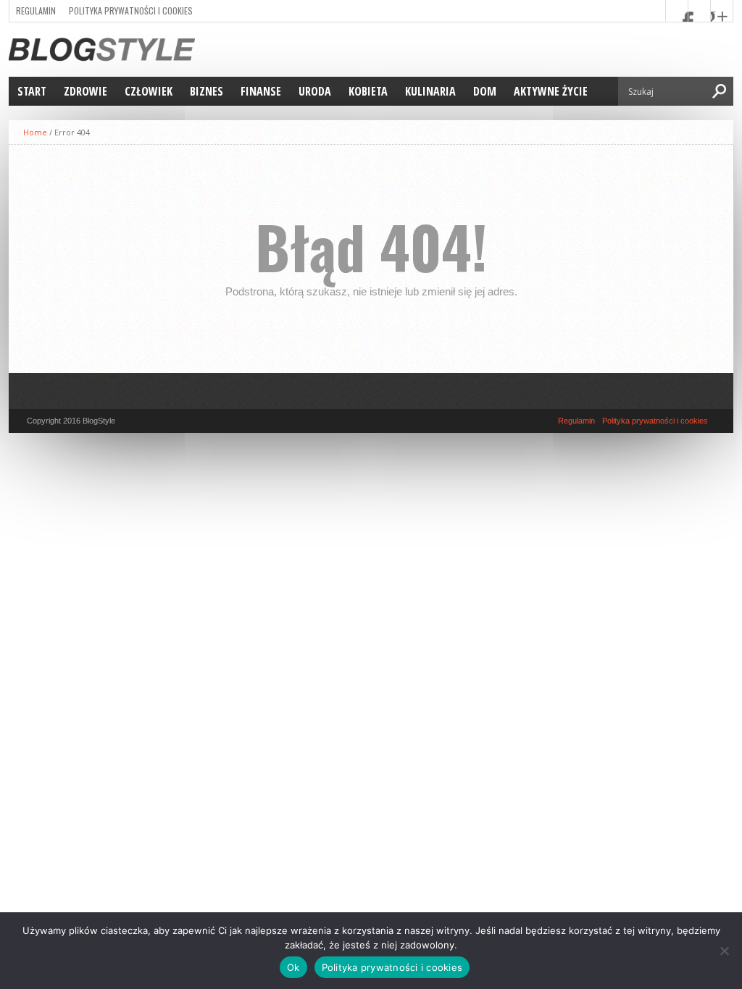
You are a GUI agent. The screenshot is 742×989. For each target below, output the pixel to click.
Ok (293, 967)
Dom (484, 91)
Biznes (206, 91)
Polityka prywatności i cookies (131, 10)
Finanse (261, 91)
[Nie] (724, 950)
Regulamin (36, 10)
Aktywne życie (551, 91)
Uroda (315, 91)
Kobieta (368, 91)
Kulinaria (430, 91)
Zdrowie (85, 91)
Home (35, 132)
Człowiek (148, 91)
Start (31, 91)
